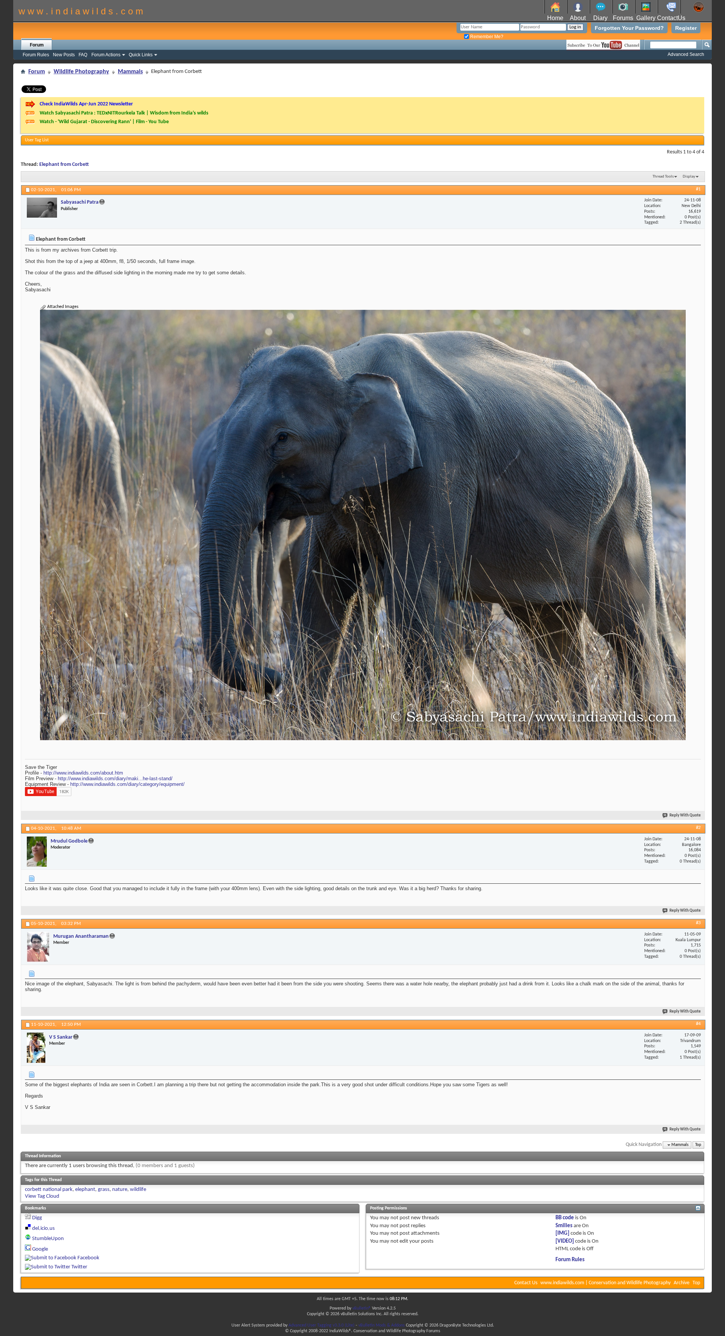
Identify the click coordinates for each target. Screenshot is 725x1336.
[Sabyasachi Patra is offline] (42, 208)
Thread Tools (663, 177)
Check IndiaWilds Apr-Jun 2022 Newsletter (86, 104)
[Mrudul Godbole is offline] (37, 852)
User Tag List (37, 140)
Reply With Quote (685, 815)
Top (698, 1145)
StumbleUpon (48, 1239)
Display (689, 177)
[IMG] (562, 1233)
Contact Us (525, 1283)
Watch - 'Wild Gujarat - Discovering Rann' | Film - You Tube (104, 122)
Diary (600, 18)
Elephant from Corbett (64, 164)
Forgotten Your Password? (629, 28)
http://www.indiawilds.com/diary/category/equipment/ (127, 784)
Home (555, 18)
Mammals (130, 72)
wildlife (138, 1189)
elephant (85, 1189)
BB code (564, 1218)
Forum (37, 45)
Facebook (88, 1258)
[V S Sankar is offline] (36, 1048)
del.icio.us (43, 1228)
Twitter (79, 1267)
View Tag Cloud (42, 1196)
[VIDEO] (564, 1241)
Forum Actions (105, 54)
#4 (698, 1023)
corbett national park (48, 1189)
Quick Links (141, 54)
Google (40, 1249)
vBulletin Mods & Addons (381, 1325)
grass (104, 1189)
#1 (698, 189)
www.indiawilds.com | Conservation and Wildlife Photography (605, 1283)
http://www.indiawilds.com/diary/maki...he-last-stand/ (115, 778)
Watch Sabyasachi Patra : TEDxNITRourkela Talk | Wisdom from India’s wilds (124, 113)
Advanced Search (686, 54)
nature (119, 1189)
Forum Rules (36, 54)
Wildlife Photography (81, 72)
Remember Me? (486, 36)
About (578, 18)
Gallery (646, 18)
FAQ (83, 54)
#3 (698, 922)
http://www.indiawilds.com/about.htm (83, 773)
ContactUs (671, 18)
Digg (37, 1218)
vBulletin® (361, 1308)
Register (686, 28)
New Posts (64, 54)
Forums (623, 18)
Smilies (563, 1226)
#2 (698, 827)
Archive (682, 1283)
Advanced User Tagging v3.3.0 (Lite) (321, 1325)
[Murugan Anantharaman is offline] (38, 947)
